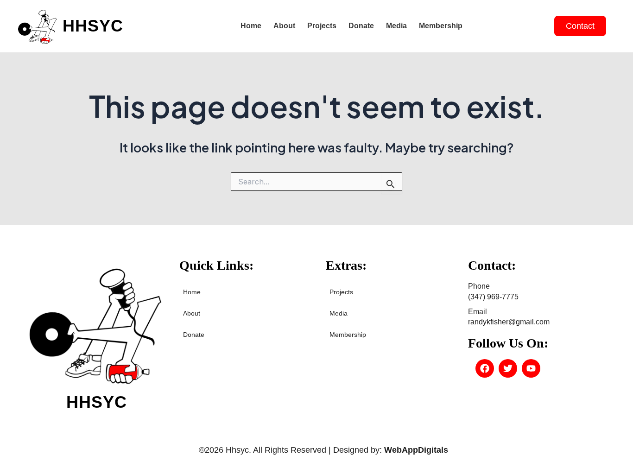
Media (396, 26)
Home (251, 26)
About (284, 26)
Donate (361, 26)
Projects (321, 26)
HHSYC (93, 25)
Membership (440, 26)
